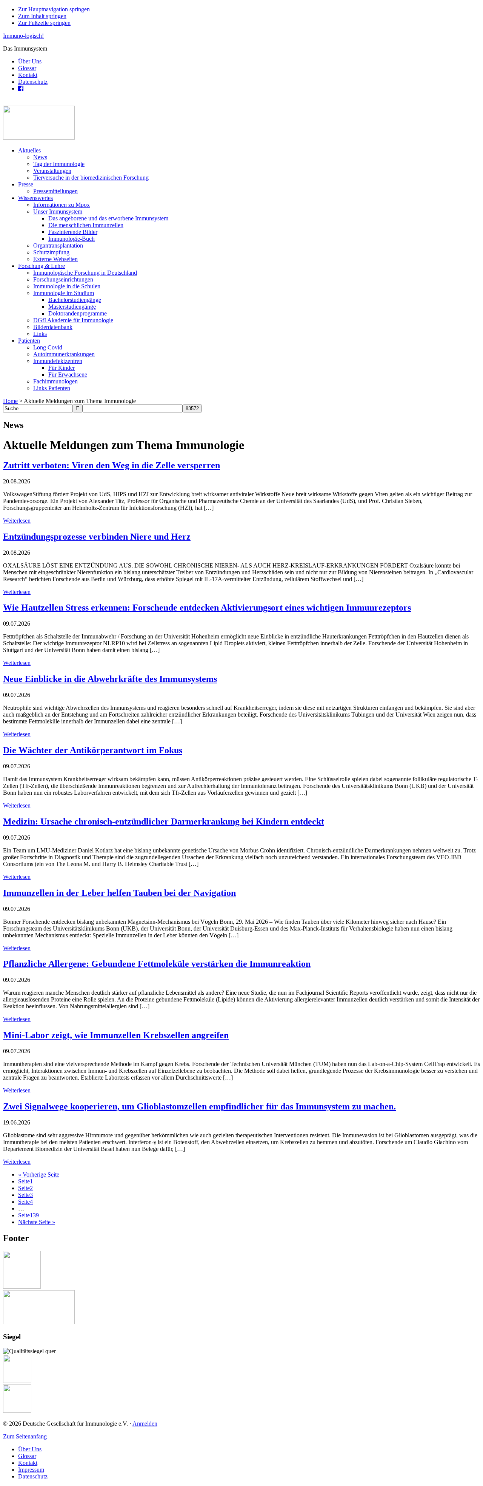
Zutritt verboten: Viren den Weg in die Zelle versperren (111, 465)
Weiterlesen (17, 520)
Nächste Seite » (36, 1222)
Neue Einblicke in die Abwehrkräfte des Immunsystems (110, 679)
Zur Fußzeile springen (44, 23)
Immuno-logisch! (23, 35)
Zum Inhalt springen (42, 16)
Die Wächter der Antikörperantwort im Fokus (92, 750)
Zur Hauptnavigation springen (54, 9)
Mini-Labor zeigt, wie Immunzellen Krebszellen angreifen (116, 1035)
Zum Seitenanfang (25, 1436)
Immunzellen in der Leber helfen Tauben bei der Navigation (119, 893)
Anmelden (144, 1423)
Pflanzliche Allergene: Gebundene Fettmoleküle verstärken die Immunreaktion (157, 964)
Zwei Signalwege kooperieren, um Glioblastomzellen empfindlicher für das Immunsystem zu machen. (199, 1106)
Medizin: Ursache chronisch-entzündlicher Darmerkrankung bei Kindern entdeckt (163, 821)
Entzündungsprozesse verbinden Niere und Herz (97, 536)
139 (28, 1215)
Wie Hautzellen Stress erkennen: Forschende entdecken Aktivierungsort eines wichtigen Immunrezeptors (207, 607)
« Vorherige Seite (38, 1174)
